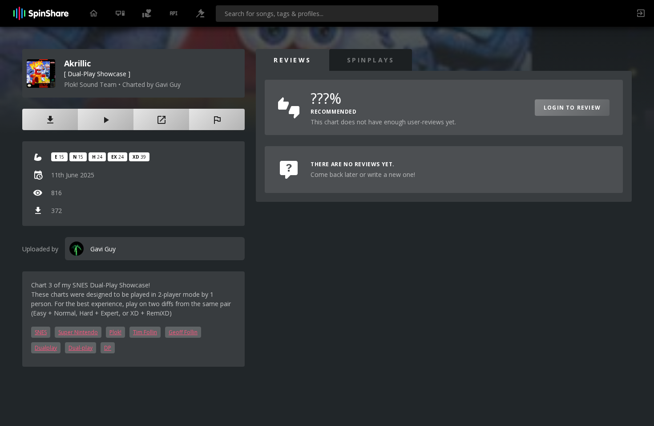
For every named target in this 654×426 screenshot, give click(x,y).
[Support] (146, 13)
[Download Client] (120, 13)
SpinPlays (371, 60)
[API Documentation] (173, 13)
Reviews (292, 60)
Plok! (115, 332)
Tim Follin (145, 332)
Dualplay (46, 348)
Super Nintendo (78, 332)
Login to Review (572, 107)
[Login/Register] (640, 13)
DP (107, 348)
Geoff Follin (183, 332)
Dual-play (81, 348)
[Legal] (200, 13)
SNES (41, 332)
